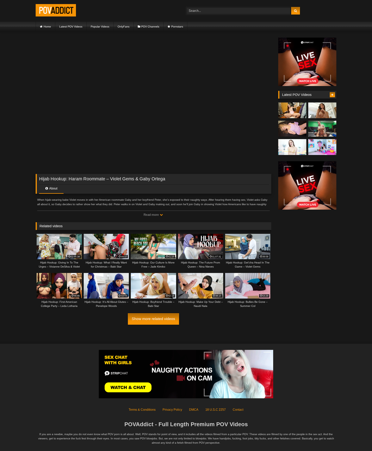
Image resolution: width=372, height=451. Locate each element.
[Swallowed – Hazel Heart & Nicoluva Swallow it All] (322, 147)
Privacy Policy (172, 409)
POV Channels (150, 26)
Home (47, 26)
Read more (151, 214)
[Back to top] (360, 439)
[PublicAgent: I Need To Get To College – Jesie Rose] (292, 110)
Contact (238, 409)
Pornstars (177, 26)
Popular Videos (100, 26)
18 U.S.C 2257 (215, 409)
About (53, 188)
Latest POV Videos (70, 26)
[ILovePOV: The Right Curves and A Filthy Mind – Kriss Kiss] (322, 110)
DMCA (193, 409)
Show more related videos (153, 319)
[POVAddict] (56, 11)
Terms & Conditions (142, 409)
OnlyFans (123, 26)
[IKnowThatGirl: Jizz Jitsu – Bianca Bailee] (322, 129)
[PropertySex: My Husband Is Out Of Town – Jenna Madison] (292, 129)
